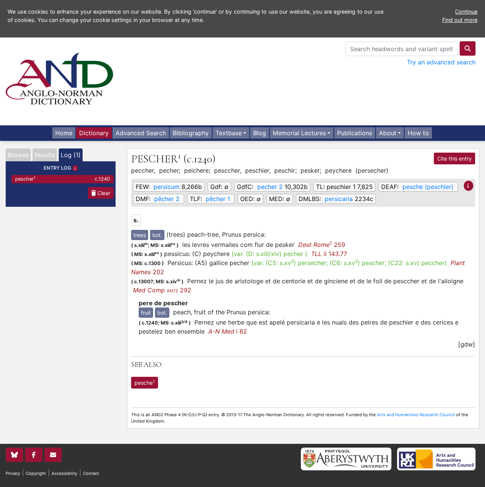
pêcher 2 (167, 199)
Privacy (13, 473)
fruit (146, 312)
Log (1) (71, 155)
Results (44, 155)
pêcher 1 (218, 199)
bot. (157, 235)
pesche (145, 382)
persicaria (339, 199)
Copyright (36, 473)
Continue (466, 11)
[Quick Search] (468, 48)
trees (139, 235)
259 (321, 244)
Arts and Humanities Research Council (416, 414)
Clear (103, 193)
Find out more (459, 20)
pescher (62, 179)
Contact (91, 473)
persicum (166, 186)
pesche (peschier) (428, 186)
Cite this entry (454, 158)
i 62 (227, 331)
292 (162, 290)
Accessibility (64, 473)
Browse (18, 155)
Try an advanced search (441, 62)
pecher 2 (270, 186)
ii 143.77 (329, 254)
